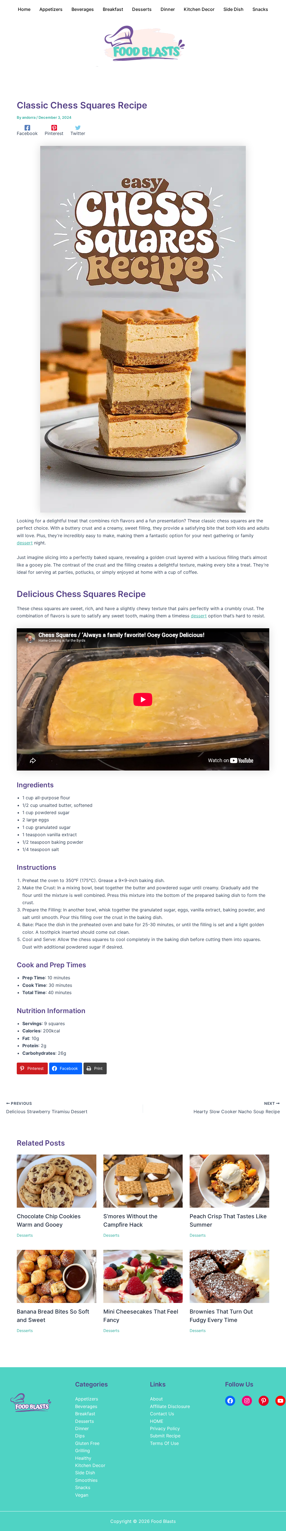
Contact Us (162, 1413)
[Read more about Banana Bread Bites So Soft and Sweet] (56, 1276)
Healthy (83, 1458)
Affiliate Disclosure (170, 1406)
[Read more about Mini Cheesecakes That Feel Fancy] (143, 1276)
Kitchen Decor (90, 1465)
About (156, 1399)
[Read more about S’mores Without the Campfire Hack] (143, 1180)
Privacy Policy (165, 1428)
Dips (80, 1435)
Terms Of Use (164, 1443)
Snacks (82, 1487)
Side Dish (85, 1472)
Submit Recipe (165, 1435)
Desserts (25, 1235)
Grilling (82, 1450)
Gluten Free (87, 1443)
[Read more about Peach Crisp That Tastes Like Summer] (229, 1180)
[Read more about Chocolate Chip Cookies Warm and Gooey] (56, 1180)
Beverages (86, 1406)
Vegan (81, 1495)
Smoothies (86, 1480)
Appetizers (86, 1399)
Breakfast (85, 1413)
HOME (156, 1421)
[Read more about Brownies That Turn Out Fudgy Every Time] (229, 1276)
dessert (25, 543)
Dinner (82, 1428)
